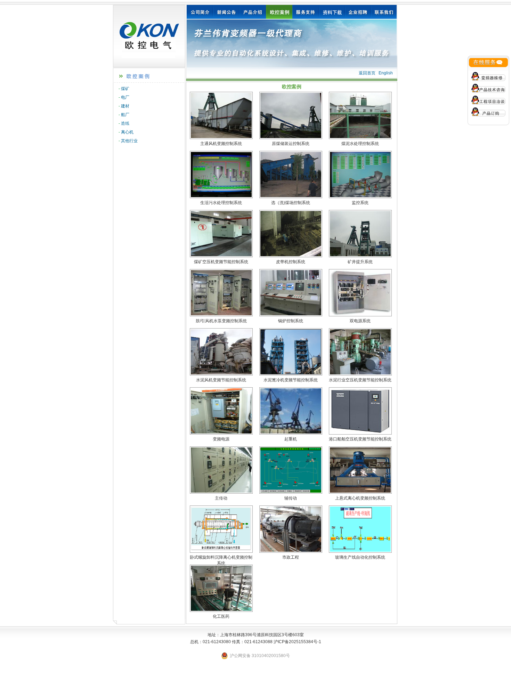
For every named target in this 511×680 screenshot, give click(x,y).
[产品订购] (488, 111)
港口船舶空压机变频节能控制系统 (360, 439)
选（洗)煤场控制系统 (290, 202)
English (386, 73)
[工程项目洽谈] (488, 101)
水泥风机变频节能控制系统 (221, 380)
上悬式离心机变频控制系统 (360, 498)
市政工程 (290, 557)
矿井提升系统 (360, 261)
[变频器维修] (488, 76)
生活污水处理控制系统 (221, 202)
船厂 (125, 114)
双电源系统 (360, 320)
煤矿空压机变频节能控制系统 (221, 261)
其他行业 (129, 140)
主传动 (221, 498)
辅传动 (290, 498)
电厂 (125, 97)
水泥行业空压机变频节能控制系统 (360, 380)
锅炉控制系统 (290, 320)
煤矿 (125, 88)
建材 (125, 106)
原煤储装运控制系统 (290, 143)
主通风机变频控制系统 (221, 143)
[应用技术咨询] (488, 88)
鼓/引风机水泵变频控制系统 (221, 320)
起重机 (290, 439)
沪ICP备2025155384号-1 (297, 641)
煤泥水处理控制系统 (360, 143)
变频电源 (221, 439)
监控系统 (360, 202)
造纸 (125, 123)
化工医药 (221, 616)
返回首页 (367, 73)
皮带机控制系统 (290, 261)
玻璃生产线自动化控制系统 (360, 557)
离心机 (127, 132)
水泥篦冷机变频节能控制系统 (290, 380)
